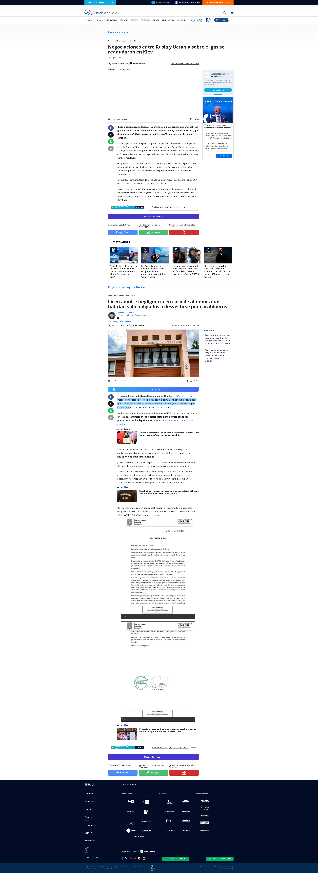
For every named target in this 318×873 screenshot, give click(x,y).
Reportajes (89, 840)
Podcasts (88, 20)
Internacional (111, 20)
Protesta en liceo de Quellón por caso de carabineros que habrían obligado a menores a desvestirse (167, 730)
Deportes (134, 20)
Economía (124, 20)
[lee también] (127, 437)
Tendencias (145, 20)
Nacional (99, 20)
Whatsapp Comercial (177, 858)
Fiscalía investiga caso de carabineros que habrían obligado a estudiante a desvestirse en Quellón (169, 492)
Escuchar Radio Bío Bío (218, 2)
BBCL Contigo (182, 20)
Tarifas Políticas (91, 857)
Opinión (156, 20)
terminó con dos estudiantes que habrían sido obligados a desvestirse (156, 403)
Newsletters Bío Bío (163, 2)
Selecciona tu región (97, 2)
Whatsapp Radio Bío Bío (221, 858)
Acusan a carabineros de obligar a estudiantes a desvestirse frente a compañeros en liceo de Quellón (169, 433)
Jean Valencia (125, 321)
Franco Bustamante (125, 312)
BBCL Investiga (168, 20)
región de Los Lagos (184, 396)
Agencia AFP (116, 57)
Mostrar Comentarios (153, 216)
